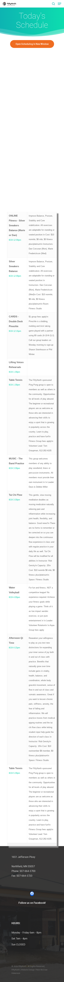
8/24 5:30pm (14, 773)
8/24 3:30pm (14, 468)
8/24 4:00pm (14, 597)
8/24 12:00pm (15, 240)
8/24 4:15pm (14, 647)
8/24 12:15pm (15, 331)
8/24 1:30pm (14, 372)
